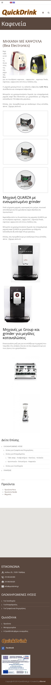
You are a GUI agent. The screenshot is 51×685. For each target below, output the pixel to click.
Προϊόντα (7, 624)
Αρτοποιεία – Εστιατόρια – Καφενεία (22, 461)
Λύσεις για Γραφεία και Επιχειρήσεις (19, 450)
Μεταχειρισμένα (10, 627)
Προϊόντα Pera (10, 490)
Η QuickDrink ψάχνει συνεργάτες (16, 631)
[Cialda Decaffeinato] (25, 180)
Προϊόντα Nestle (11, 492)
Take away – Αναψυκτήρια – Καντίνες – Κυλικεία (25, 458)
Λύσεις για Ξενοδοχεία (14, 466)
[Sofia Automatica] (25, 371)
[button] (25, 531)
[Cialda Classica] (25, 123)
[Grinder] (25, 413)
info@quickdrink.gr (12, 586)
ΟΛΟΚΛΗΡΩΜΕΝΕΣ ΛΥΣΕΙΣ (13, 446)
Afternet (42, 681)
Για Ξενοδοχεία (9, 601)
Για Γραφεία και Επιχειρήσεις (15, 608)
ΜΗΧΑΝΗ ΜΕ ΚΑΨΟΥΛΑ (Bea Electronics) (22, 43)
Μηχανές (8, 494)
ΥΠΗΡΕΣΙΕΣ (7, 470)
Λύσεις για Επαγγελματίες (15, 454)
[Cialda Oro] (25, 151)
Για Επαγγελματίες (10, 605)
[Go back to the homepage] (19, 12)
